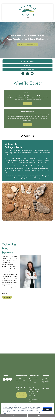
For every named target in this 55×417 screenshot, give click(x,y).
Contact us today (9, 176)
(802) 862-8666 (45, 388)
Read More (27, 103)
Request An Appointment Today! (27, 44)
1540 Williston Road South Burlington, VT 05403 (46, 380)
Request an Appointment (27, 69)
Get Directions (27, 65)
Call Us (14, 415)
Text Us (42, 415)
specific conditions (40, 176)
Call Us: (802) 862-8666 (27, 61)
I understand (47, 409)
